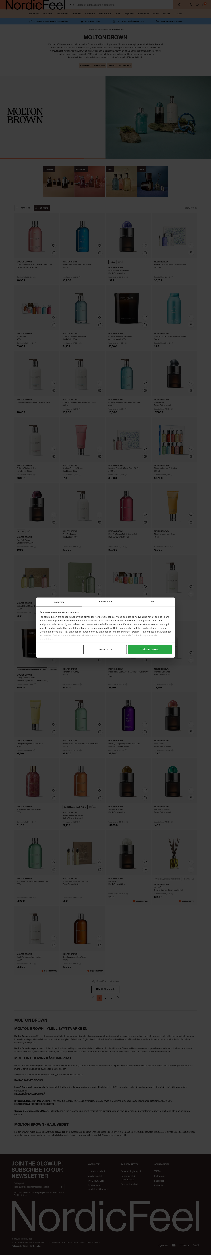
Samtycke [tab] (59, 601)
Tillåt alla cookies (149, 649)
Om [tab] (152, 601)
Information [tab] (105, 601)
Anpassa (103, 649)
